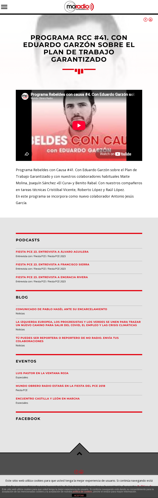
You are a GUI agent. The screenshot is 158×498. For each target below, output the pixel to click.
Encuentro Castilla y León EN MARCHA (48, 398)
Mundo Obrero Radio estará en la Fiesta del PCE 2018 (60, 386)
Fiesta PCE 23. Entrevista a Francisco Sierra (52, 264)
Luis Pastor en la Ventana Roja (42, 373)
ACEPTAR (79, 495)
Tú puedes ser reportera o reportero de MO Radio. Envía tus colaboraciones (67, 339)
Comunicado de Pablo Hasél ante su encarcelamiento (61, 309)
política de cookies (82, 491)
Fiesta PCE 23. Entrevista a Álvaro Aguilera (52, 251)
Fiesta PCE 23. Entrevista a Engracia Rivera (52, 277)
